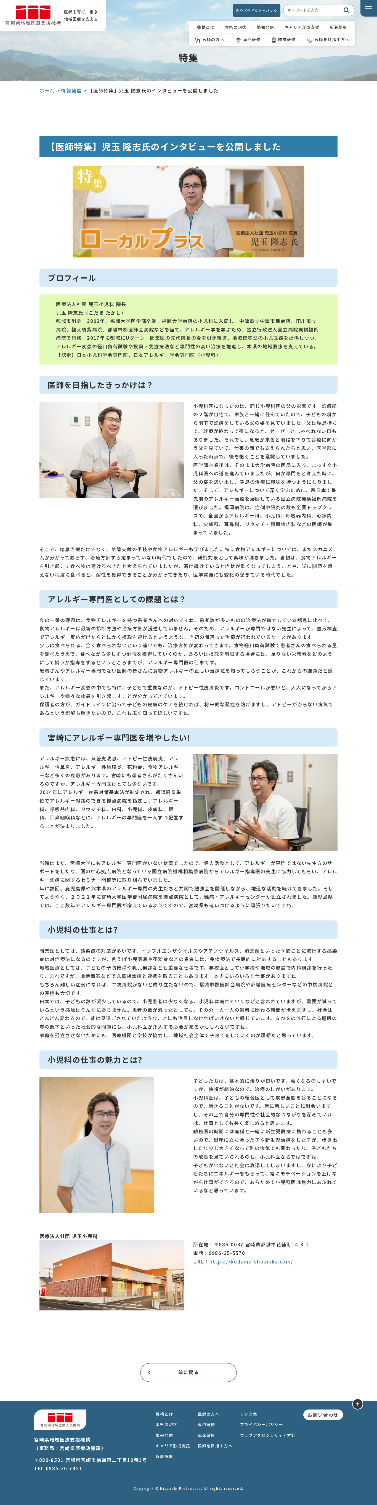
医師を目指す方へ (332, 39)
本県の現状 (236, 27)
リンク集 (248, 1414)
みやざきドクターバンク (257, 10)
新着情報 (338, 27)
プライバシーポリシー (261, 1424)
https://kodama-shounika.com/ (251, 1261)
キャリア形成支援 (302, 27)
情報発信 (265, 27)
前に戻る (188, 1372)
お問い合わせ (323, 1414)
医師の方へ (213, 39)
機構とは (205, 27)
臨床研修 (287, 39)
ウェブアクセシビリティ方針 (268, 1435)
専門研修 (252, 39)
